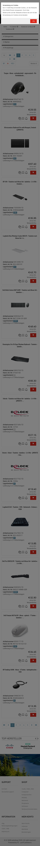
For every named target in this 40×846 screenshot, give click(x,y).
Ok (33, 21)
